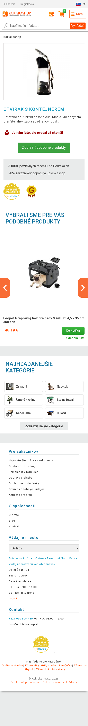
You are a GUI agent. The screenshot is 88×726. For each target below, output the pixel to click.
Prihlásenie (9, 4)
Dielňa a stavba (12, 665)
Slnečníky (65, 665)
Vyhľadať (77, 26)
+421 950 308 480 (21, 618)
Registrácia (27, 4)
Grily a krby (48, 665)
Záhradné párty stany (50, 669)
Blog (12, 520)
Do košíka (73, 330)
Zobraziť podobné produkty (44, 147)
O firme (14, 514)
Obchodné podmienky (24, 483)
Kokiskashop (12, 37)
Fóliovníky (32, 665)
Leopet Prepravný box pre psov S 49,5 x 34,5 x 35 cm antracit (43, 320)
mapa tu (13, 598)
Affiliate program (21, 494)
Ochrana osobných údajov (27, 489)
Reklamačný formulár (23, 471)
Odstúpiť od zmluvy (22, 466)
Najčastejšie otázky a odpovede (31, 460)
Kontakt (14, 526)
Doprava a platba (21, 477)
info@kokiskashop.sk (24, 624)
